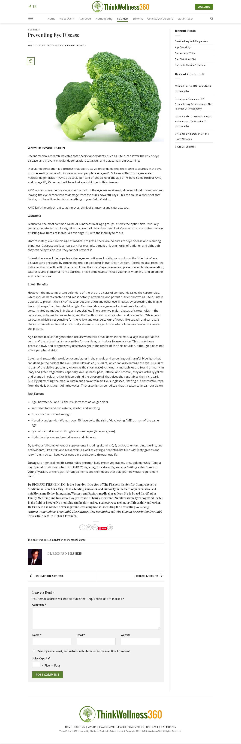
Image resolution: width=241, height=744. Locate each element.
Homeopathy (103, 18)
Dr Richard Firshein (75, 45)
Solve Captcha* (41, 658)
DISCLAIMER (152, 727)
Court (178, 146)
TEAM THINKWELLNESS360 (112, 727)
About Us (66, 18)
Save (104, 528)
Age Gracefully (183, 47)
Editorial (137, 18)
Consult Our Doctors (160, 18)
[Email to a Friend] (95, 527)
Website (125, 635)
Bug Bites (191, 146)
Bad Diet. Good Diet (185, 59)
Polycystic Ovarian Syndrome (190, 65)
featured (81, 539)
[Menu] (30, 18)
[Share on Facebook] (82, 527)
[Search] (211, 18)
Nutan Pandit (182, 116)
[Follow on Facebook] (30, 6)
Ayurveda (85, 18)
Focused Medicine (147, 576)
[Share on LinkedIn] (110, 527)
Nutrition (122, 18)
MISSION (92, 727)
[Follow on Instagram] (34, 6)
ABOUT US (79, 727)
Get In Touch (186, 18)
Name (36, 635)
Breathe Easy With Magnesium (191, 41)
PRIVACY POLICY (136, 727)
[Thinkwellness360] (121, 7)
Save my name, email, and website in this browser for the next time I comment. (84, 651)
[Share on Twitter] (89, 527)
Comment (39, 604)
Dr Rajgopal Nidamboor (187, 99)
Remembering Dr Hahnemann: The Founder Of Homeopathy (193, 106)
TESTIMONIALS (168, 727)
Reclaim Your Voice (185, 53)
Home (51, 18)
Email (81, 635)
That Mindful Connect (48, 576)
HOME (68, 727)
